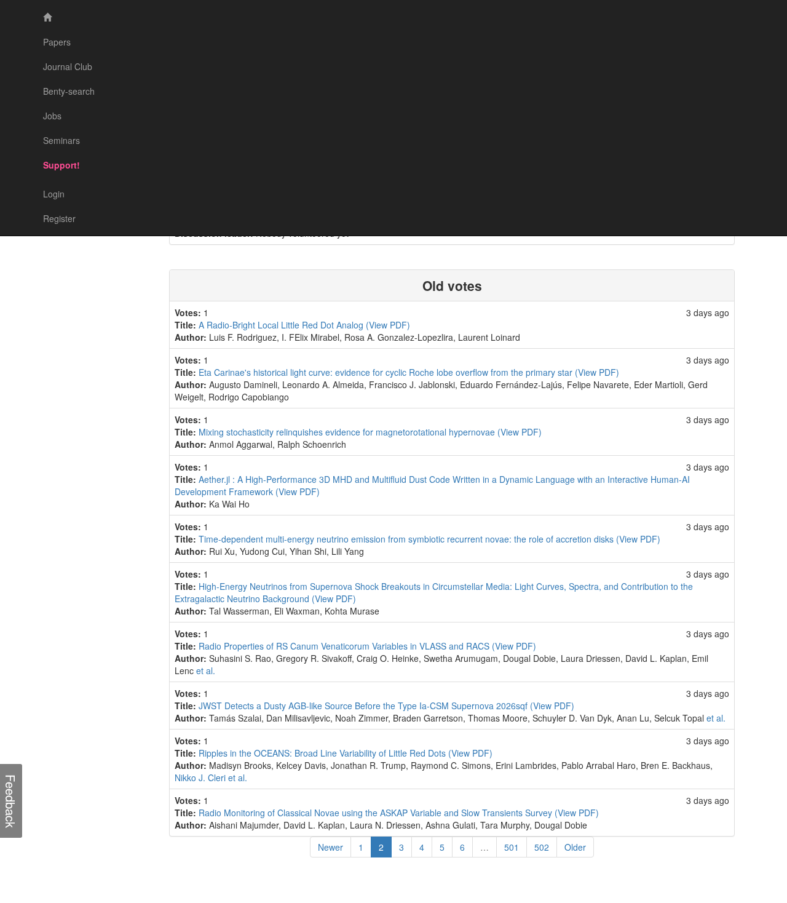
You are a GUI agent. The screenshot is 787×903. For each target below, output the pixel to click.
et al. (205, 670)
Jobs (52, 115)
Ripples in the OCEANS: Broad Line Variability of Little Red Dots (323, 753)
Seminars (61, 140)
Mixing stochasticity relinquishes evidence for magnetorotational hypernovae (348, 432)
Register (59, 218)
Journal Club (67, 66)
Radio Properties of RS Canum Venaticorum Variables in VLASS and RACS (345, 646)
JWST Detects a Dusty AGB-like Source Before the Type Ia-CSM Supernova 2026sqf (364, 705)
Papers (57, 42)
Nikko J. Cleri (200, 777)
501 (511, 847)
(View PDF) (388, 325)
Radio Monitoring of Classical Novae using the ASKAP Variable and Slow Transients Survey (377, 812)
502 (541, 847)
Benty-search (69, 91)
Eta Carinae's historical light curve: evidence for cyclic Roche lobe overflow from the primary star (387, 372)
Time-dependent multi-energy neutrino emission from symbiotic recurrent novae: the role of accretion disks (407, 539)
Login (54, 194)
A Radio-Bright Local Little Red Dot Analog (282, 325)
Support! (61, 165)
